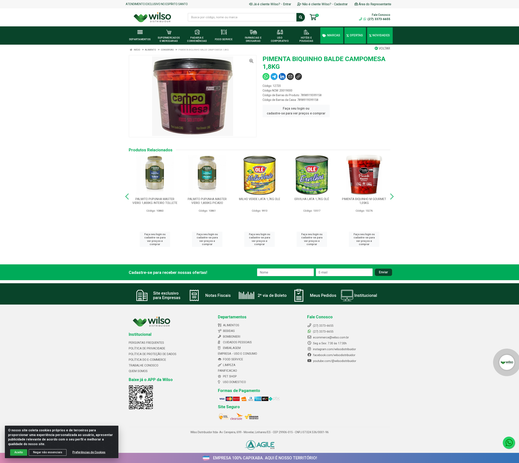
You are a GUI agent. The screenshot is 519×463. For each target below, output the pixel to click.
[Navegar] (127, 197)
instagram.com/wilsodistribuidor (334, 349)
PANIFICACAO (227, 371)
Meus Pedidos (323, 295)
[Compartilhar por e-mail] (290, 76)
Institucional (365, 295)
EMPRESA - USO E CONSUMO (237, 353)
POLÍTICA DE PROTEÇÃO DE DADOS (152, 354)
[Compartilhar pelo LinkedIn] (282, 76)
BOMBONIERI (231, 336)
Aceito (18, 452)
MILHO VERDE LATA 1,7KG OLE (259, 199)
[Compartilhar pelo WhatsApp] (266, 76)
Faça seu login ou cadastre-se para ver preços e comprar (296, 111)
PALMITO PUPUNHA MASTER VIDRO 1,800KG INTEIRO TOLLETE (154, 201)
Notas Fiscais (218, 295)
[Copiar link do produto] (298, 76)
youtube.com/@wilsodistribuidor (334, 361)
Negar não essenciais (47, 452)
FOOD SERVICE (233, 359)
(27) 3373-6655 (378, 19)
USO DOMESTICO (234, 382)
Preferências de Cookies (88, 452)
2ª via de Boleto (272, 295)
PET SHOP (230, 376)
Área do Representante (375, 4)
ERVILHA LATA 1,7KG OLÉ (312, 199)
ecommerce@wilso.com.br (330, 337)
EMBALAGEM (232, 348)
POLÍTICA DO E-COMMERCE (147, 360)
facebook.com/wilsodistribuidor (333, 355)
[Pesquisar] (300, 17)
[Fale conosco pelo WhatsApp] (509, 443)
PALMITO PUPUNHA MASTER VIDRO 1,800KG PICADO (207, 201)
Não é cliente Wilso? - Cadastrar (325, 4)
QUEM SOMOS (138, 371)
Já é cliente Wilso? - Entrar (272, 4)
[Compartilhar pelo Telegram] (274, 76)
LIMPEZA (229, 365)
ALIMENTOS (231, 325)
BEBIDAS (229, 331)
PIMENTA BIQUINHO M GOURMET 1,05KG (364, 201)
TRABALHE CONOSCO (143, 365)
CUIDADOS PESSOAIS (237, 342)
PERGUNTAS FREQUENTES (146, 343)
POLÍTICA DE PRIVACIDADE (147, 348)
